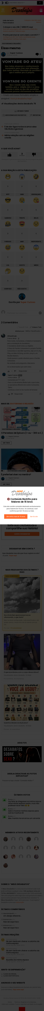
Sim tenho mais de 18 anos (15, 516)
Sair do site (34, 516)
